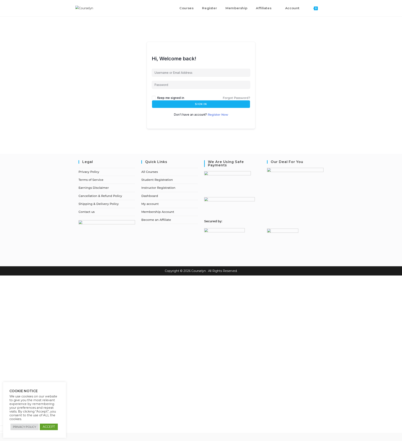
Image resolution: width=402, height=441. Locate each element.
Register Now (218, 114)
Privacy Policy (89, 172)
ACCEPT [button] (49, 427)
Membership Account (157, 212)
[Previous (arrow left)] (1, 431)
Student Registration (157, 180)
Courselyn (198, 271)
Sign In (201, 104)
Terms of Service (91, 180)
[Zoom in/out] (1, 425)
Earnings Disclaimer (94, 188)
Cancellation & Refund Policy (100, 196)
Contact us (87, 212)
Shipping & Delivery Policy (99, 204)
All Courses (149, 172)
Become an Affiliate (156, 220)
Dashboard (149, 196)
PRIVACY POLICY (24, 426)
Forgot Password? (236, 98)
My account (150, 204)
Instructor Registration (158, 188)
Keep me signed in (170, 98)
